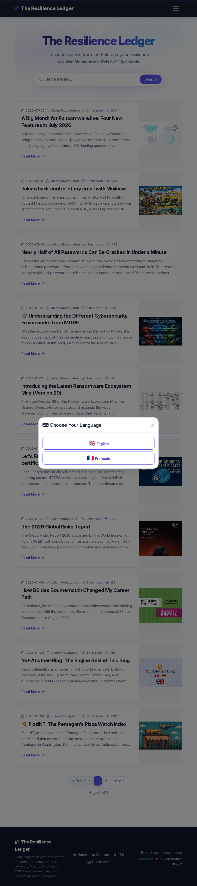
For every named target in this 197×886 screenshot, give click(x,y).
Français (98, 457)
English (98, 443)
